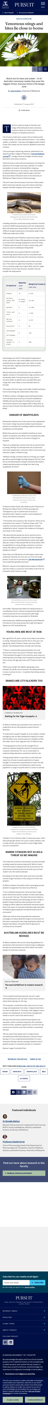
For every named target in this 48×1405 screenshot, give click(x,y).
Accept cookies (13, 1400)
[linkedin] (10, 1342)
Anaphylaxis (32, 1071)
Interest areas (10, 1311)
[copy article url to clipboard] (34, 1092)
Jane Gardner (15, 91)
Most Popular (9, 13)
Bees (44, 1071)
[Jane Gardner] (24, 97)
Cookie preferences (35, 1400)
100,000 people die (35, 559)
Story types (9, 1323)
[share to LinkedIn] (24, 1092)
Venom (5, 1071)
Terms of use (35, 1059)
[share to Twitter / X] (18, 1092)
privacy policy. (30, 1287)
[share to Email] (29, 1092)
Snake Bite (17, 1071)
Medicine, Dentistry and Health (31, 1066)
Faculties (7, 1317)
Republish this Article (17, 1059)
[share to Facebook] (13, 1092)
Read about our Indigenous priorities (20, 1374)
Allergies (24, 1078)
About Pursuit (10, 1330)
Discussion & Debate (26, 13)
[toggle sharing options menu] (45, 69)
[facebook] (5, 1342)
